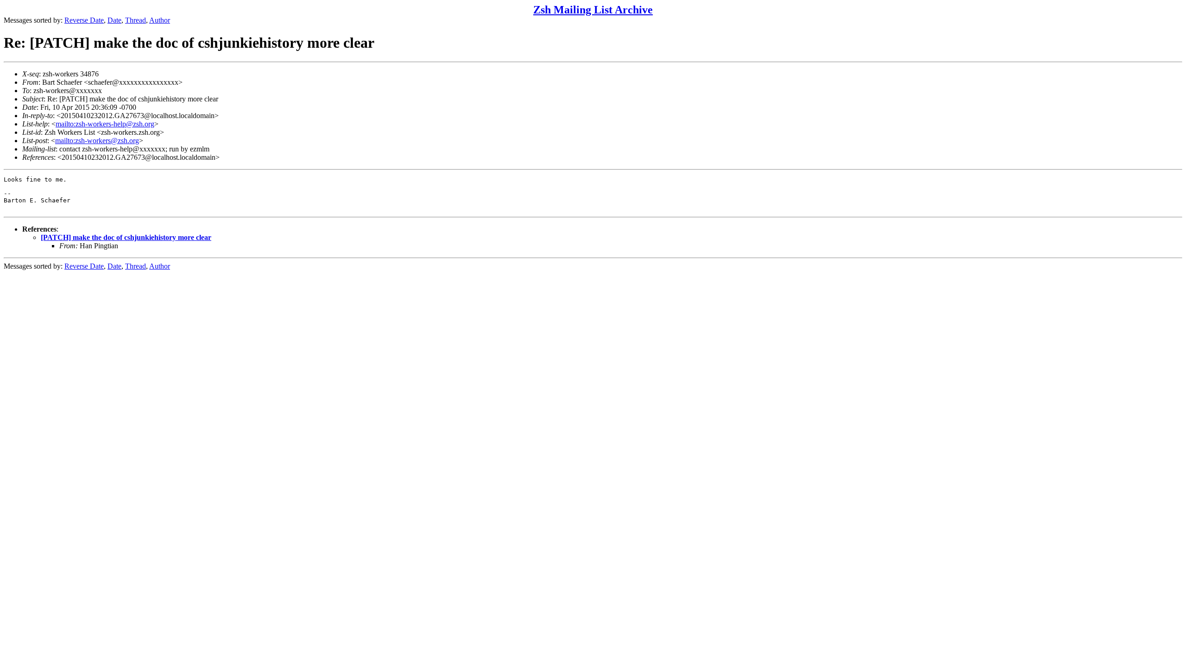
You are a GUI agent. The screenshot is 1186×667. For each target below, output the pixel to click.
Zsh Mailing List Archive (593, 10)
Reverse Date (84, 20)
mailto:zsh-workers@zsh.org (97, 141)
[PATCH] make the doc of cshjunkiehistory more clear (126, 237)
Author (159, 20)
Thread (135, 20)
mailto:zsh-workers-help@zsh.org (105, 124)
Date (114, 20)
